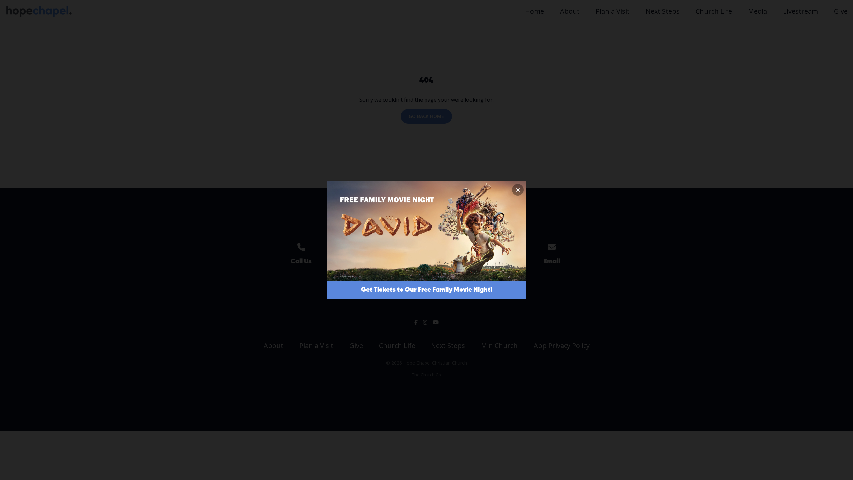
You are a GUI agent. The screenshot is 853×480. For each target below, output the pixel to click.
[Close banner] (518, 190)
